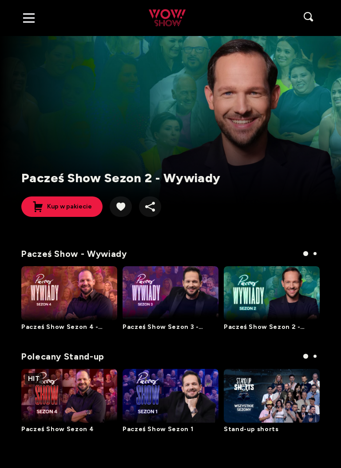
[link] (167, 18)
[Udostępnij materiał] (150, 206)
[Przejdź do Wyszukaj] (309, 17)
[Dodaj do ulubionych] (121, 206)
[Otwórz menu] (28, 17)
